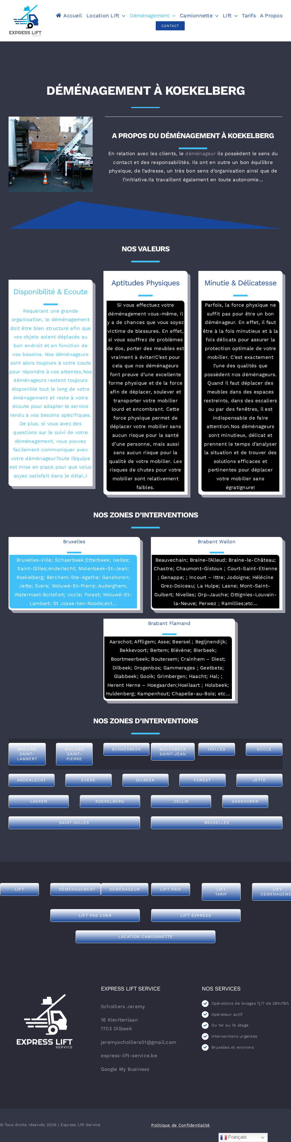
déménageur (200, 153)
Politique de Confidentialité (180, 1125)
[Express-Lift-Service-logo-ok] (25, 6)
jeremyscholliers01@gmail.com (138, 1042)
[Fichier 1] (44, 996)
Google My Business (125, 1069)
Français (236, 1137)
